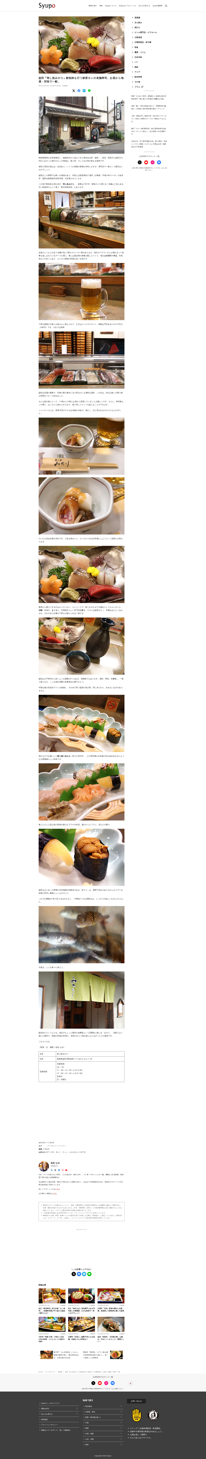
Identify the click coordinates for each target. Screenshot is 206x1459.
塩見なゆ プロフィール (127, 6)
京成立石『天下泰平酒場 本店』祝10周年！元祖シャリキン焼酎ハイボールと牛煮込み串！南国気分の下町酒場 (149, 144)
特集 (101, 6)
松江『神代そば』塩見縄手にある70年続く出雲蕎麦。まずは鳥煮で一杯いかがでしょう (81, 1310)
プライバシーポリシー (49, 1425)
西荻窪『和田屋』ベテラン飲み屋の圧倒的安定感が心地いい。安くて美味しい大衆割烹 (95, 1355)
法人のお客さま (144, 6)
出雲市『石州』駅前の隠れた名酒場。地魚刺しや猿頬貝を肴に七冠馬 (111, 1309)
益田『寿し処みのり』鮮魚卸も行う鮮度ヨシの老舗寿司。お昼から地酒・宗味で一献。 (93, 1372)
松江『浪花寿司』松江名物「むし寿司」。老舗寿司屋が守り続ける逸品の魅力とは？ (52, 1310)
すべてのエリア (50, 1372)
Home (41, 1372)
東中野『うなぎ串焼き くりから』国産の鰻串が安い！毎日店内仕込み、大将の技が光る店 (66, 1355)
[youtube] (66, 1169)
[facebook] (59, 1169)
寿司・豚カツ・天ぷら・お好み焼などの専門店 (68, 1152)
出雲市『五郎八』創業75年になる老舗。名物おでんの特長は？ (81, 1338)
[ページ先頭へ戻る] (130, 1383)
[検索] (166, 6)
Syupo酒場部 (157, 6)
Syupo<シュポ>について (50, 1403)
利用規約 (44, 1419)
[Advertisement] (60, 1245)
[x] (55, 1169)
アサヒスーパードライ (57, 1146)
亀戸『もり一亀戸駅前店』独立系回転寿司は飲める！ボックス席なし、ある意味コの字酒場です (148, 131)
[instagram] (62, 1169)
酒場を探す (93, 6)
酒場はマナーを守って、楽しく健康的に (56, 1430)
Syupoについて (111, 6)
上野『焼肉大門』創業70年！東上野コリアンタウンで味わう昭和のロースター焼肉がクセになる (148, 118)
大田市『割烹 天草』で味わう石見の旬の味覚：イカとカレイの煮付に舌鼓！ (52, 1339)
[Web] (52, 1169)
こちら (57, 1189)
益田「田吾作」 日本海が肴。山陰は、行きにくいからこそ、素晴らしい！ (111, 1339)
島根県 (66, 86)
